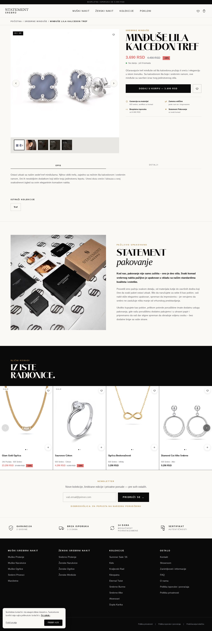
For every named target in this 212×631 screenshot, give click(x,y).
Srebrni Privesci (16, 574)
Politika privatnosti (169, 592)
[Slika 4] (55, 145)
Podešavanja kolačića (195, 624)
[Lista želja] (198, 11)
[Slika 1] (19, 145)
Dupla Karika (116, 604)
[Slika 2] (31, 145)
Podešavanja (11, 623)
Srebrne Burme (117, 586)
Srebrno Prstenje (67, 557)
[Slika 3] (43, 145)
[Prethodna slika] (16, 83)
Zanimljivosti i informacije (173, 569)
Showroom (165, 563)
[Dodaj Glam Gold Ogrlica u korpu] (48, 447)
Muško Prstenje (16, 557)
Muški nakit (81, 11)
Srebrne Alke (116, 592)
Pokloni (145, 11)
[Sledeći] (206, 428)
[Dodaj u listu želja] (113, 34)
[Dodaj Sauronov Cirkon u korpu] (101, 447)
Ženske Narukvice (68, 563)
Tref (16, 207)
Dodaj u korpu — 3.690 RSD (158, 88)
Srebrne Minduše (36, 21)
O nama (164, 580)
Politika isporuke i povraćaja (174, 586)
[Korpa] (204, 11)
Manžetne (13, 580)
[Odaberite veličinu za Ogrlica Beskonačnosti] (154, 447)
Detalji (154, 165)
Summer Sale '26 (118, 557)
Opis (58, 165)
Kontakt (164, 557)
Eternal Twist (116, 580)
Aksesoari (114, 598)
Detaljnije (45, 616)
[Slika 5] (67, 145)
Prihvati (53, 623)
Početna (16, 21)
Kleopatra (114, 574)
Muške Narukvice (17, 563)
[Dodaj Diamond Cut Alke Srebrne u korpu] (207, 447)
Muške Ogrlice (15, 569)
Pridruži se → (133, 497)
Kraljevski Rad (116, 569)
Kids (111, 563)
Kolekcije (127, 11)
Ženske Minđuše (67, 574)
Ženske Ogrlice (67, 569)
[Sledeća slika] (113, 83)
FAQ (162, 574)
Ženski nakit (104, 11)
